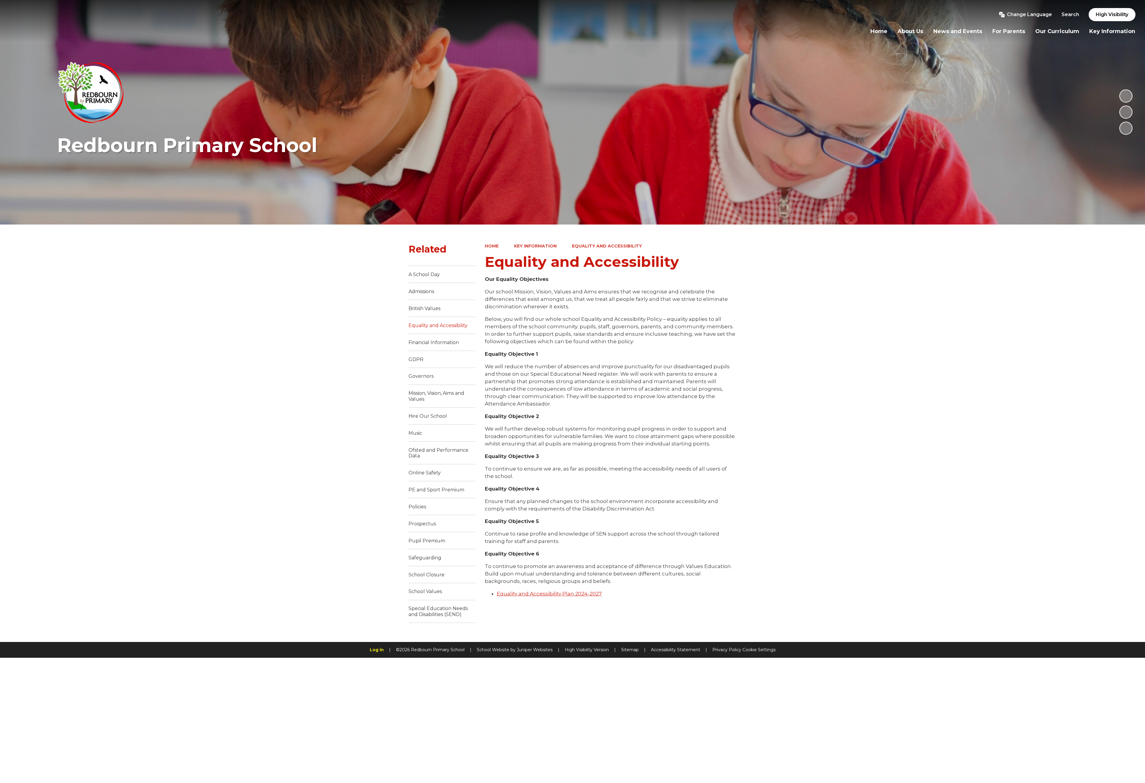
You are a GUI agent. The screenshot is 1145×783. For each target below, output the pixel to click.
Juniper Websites (535, 649)
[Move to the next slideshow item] (1125, 128)
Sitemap (630, 649)
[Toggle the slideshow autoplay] (1125, 96)
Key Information (535, 246)
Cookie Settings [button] (759, 649)
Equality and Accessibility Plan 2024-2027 (549, 594)
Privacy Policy (726, 649)
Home (492, 246)
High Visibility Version (587, 649)
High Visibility (1112, 14)
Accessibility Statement (675, 649)
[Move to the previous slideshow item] (1125, 112)
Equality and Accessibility (607, 246)
